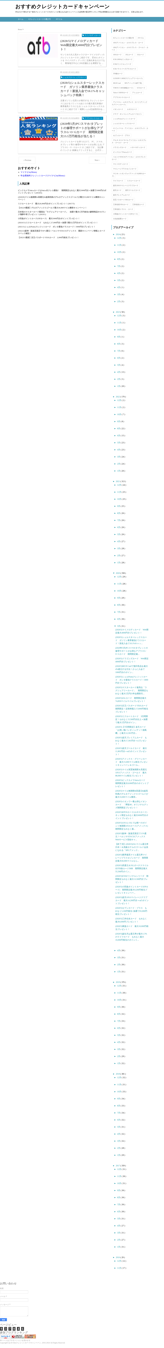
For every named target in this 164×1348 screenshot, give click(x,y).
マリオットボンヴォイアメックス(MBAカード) (129, 175)
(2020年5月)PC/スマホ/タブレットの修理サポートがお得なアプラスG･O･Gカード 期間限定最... (131, 651)
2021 (118, 481)
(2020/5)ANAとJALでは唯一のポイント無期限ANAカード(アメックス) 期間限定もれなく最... (132, 826)
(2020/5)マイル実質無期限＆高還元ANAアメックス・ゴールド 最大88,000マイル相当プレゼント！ (131, 772)
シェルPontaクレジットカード (124, 119)
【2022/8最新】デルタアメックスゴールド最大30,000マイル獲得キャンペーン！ (52, 208)
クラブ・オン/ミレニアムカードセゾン (127, 114)
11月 (119, 245)
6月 (119, 273)
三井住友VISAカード (121, 204)
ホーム (20, 19)
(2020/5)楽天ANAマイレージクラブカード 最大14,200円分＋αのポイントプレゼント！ (132, 900)
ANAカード (117, 55)
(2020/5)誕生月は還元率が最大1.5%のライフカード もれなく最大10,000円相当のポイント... (131, 937)
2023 (118, 312)
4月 (119, 287)
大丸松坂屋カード (119, 219)
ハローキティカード (137, 147)
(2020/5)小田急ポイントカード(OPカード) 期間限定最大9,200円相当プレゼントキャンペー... (131, 890)
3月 (119, 294)
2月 (119, 301)
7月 (119, 266)
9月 (119, 337)
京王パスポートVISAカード (123, 200)
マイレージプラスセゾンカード (124, 169)
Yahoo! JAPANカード (120, 93)
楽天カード (117, 190)
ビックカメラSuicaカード (122, 152)
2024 (118, 234)
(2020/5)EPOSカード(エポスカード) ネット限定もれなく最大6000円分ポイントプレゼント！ (132, 815)
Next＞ (97, 160)
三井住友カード (138, 204)
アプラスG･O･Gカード (121, 97)
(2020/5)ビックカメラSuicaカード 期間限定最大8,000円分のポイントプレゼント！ (132, 783)
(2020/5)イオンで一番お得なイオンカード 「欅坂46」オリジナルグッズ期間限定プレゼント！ (131, 804)
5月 (119, 280)
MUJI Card (117, 83)
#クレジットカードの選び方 (39, 19)
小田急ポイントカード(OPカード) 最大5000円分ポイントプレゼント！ (49, 218)
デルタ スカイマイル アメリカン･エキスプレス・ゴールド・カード (129, 141)
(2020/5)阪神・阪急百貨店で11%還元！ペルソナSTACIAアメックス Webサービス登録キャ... (131, 836)
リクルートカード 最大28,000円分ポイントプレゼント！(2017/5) (46, 204)
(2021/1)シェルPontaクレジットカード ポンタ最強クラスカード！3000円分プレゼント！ (56, 227)
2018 (118, 1074)
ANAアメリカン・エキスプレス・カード (128, 43)
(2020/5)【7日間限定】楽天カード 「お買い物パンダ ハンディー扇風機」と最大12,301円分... (131, 730)
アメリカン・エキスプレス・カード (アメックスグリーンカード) (129, 103)
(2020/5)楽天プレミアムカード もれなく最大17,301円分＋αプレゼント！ (131, 740)
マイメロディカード (120, 164)
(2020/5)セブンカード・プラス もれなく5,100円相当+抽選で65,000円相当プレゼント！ (131, 911)
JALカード (129, 55)
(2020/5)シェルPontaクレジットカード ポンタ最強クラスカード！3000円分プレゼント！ (131, 680)
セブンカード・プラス (121, 135)
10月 (119, 252)
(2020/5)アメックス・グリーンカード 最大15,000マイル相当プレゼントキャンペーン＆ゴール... (131, 762)
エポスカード (132, 109)
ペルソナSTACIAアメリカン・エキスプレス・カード (129, 158)
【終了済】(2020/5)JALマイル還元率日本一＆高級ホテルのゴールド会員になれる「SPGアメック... (131, 847)
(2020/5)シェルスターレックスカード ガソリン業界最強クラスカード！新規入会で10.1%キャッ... (131, 640)
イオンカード (118, 109)
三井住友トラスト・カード (123, 209)
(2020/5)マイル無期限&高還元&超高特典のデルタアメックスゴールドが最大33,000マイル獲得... (131, 794)
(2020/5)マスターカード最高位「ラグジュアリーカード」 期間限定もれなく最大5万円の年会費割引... (131, 690)
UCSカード (141, 88)
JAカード (140, 55)
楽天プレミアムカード (121, 195)
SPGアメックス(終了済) (133, 83)
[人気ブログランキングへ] (17, 1338)
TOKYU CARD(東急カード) (123, 88)
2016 (118, 1257)
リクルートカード (133, 181)
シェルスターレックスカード (124, 123)
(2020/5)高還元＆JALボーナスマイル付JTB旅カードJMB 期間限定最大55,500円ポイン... (131, 868)
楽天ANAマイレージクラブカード (125, 185)
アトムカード (137, 93)
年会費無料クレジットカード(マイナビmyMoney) (42, 175)
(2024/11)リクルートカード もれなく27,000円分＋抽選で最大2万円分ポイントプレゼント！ (58, 223)
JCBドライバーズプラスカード (124, 69)
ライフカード (118, 181)
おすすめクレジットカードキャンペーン (62, 6)
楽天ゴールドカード (132, 190)
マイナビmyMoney (28, 172)
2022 (118, 397)
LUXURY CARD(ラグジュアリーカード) (127, 78)
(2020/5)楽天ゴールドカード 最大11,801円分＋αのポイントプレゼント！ (131, 751)
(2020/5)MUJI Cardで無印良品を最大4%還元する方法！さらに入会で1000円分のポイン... (131, 669)
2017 (118, 1166)
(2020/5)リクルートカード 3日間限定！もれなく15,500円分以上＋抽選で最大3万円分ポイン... (131, 719)
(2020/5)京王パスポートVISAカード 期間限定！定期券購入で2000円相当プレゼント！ (132, 709)
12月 (119, 238)
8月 (119, 259)
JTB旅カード (118, 74)
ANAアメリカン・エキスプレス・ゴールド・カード (130, 48)
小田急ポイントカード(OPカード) (125, 214)
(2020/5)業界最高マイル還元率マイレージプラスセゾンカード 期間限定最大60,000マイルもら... (131, 858)
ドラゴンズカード (119, 147)
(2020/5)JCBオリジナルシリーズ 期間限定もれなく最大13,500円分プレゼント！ (131, 879)
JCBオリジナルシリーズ (122, 64)
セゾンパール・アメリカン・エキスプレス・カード (130, 129)
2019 (118, 982)
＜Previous (27, 160)
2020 (118, 573)
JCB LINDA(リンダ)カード (122, 59)
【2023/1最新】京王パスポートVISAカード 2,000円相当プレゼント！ (48, 237)
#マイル (59, 19)
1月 (119, 386)
